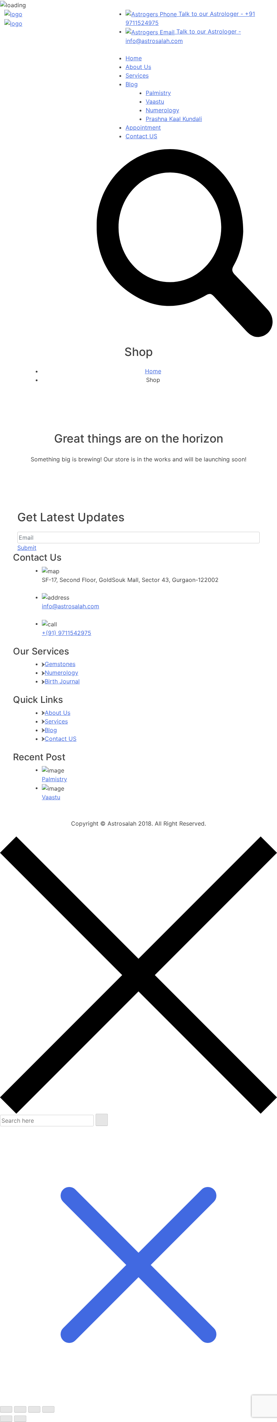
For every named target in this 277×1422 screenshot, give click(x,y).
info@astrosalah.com (70, 606)
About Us (138, 66)
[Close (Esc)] (48, 1409)
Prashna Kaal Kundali (174, 118)
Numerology (162, 110)
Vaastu (155, 101)
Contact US (141, 136)
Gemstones (60, 663)
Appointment (143, 127)
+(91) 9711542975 (66, 632)
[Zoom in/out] (6, 1409)
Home (134, 58)
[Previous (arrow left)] (6, 1419)
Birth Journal (62, 681)
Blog (132, 84)
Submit (26, 547)
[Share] (34, 1409)
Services (137, 75)
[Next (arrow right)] (20, 1419)
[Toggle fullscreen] (20, 1409)
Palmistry (158, 92)
